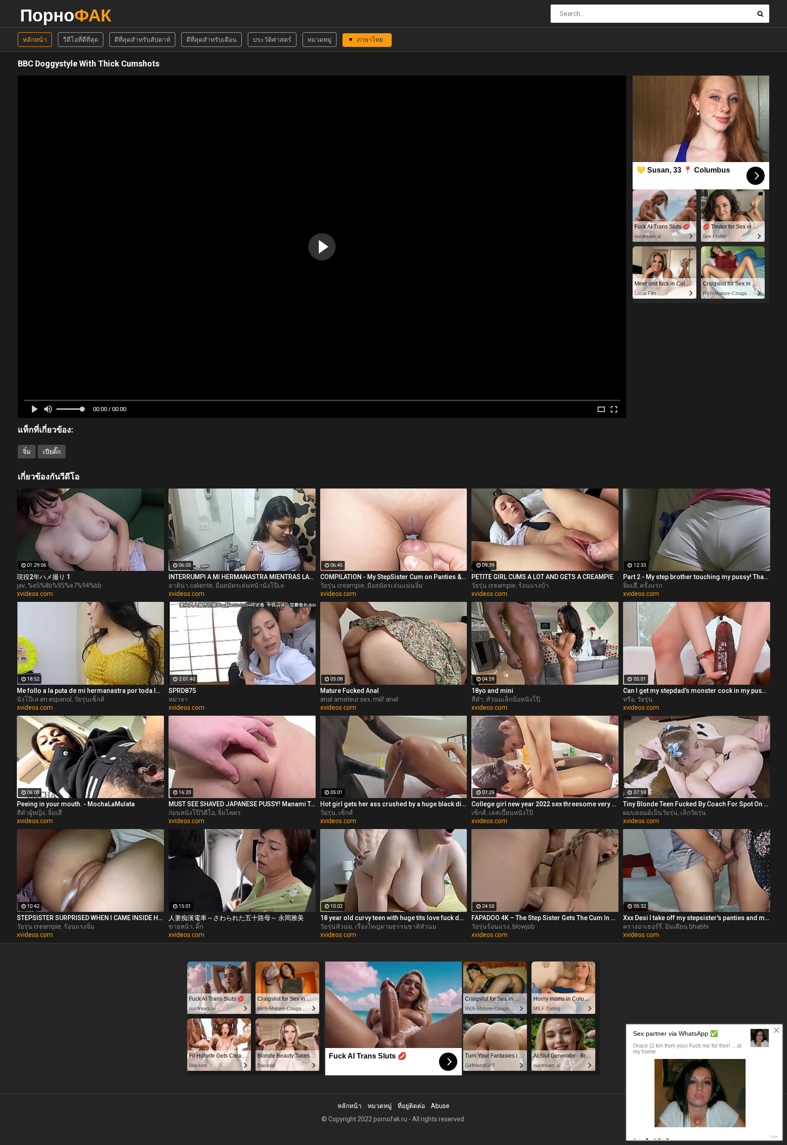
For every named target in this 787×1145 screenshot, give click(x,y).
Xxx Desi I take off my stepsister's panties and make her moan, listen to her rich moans (696, 917)
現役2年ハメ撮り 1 (43, 576)
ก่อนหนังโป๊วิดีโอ (192, 812)
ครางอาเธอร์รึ (642, 926)
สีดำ (477, 699)
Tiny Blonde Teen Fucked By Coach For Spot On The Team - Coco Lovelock (696, 804)
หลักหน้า (35, 39)
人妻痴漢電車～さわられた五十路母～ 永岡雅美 (236, 917)
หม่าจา (178, 699)
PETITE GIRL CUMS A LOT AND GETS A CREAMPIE (542, 576)
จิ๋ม (27, 451)
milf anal (385, 699)
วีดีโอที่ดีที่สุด (80, 39)
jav (21, 585)
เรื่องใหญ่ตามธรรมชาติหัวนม (395, 926)
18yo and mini (492, 690)
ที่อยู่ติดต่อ (411, 1105)
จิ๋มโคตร (229, 812)
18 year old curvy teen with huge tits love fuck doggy (393, 917)
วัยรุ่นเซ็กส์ (89, 699)
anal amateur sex (345, 699)
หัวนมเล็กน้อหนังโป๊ (513, 699)
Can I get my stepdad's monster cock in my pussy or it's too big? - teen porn (696, 690)
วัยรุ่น (645, 699)
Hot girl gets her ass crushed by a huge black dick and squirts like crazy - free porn (393, 804)
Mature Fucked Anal (349, 690)
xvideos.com (35, 593)
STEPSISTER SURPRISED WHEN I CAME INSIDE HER (90, 917)
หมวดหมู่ (319, 39)
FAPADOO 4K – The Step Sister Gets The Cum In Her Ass (544, 917)
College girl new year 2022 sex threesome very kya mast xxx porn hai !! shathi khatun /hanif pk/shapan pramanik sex (544, 804)
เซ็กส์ (345, 812)
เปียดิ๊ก (52, 451)
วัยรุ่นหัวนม (336, 926)
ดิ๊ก (199, 926)
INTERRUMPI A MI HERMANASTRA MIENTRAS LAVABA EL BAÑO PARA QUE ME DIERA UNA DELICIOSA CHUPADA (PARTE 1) (242, 576)
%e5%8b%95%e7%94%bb (65, 585)
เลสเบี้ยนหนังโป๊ (511, 812)
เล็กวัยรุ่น (693, 812)
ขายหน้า (181, 926)
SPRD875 (182, 690)
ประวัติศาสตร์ (272, 39)
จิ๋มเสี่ (630, 585)
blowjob (523, 926)
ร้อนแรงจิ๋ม (79, 926)
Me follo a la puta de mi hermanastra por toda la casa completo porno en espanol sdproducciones (90, 690)
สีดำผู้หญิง (31, 812)
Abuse (440, 1105)
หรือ (628, 699)
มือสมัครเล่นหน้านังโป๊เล (249, 585)
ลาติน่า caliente (191, 585)
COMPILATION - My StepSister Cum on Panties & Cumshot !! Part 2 (393, 576)
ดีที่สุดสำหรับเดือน (211, 39)
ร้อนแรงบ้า (533, 585)
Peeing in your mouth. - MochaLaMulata (76, 804)
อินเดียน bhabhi (687, 926)
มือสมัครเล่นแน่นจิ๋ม (395, 585)
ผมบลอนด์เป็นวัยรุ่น (650, 812)
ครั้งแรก (651, 585)
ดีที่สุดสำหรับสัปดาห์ (142, 39)
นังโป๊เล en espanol (44, 699)
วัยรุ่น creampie (342, 585)
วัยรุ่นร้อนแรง (490, 926)
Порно (44, 15)
